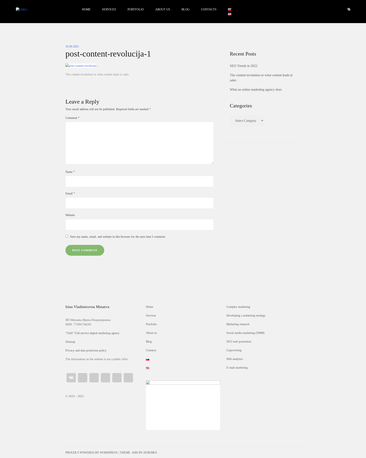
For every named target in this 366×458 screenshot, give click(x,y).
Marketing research (237, 324)
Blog (149, 341)
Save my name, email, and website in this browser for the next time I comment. (118, 236)
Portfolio (151, 324)
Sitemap (70, 341)
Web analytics (234, 359)
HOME (86, 9)
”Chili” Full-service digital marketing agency (92, 333)
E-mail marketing (237, 367)
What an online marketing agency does (256, 89)
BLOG (186, 9)
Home (149, 306)
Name (70, 171)
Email (70, 193)
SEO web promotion (238, 341)
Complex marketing (238, 306)
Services (151, 315)
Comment (72, 117)
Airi (135, 452)
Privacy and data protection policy (86, 350)
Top (352, 448)
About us (151, 332)
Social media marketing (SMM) (245, 332)
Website (70, 215)
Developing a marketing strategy (245, 315)
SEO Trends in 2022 (243, 66)
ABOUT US (162, 9)
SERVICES (109, 9)
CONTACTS (208, 9)
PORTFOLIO (136, 9)
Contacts (151, 350)
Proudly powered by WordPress (91, 452)
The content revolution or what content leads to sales (97, 74)
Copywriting (233, 350)
